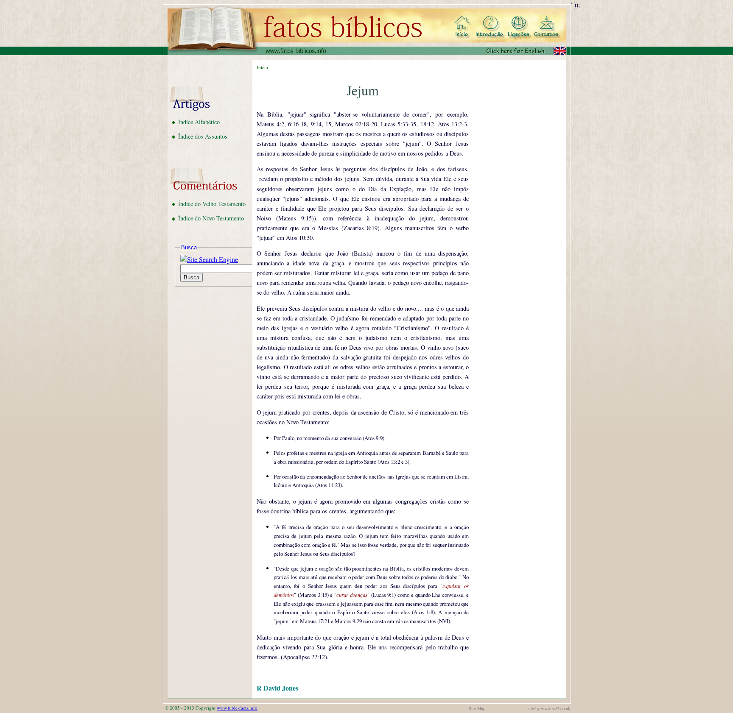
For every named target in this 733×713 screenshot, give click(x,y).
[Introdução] (489, 27)
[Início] (462, 27)
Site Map (477, 708)
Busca (189, 247)
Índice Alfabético (199, 122)
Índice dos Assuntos (202, 136)
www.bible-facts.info (237, 708)
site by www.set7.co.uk (549, 708)
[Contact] (546, 27)
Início (262, 67)
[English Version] (524, 51)
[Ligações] (516, 27)
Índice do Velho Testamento (212, 204)
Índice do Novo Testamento (211, 218)
